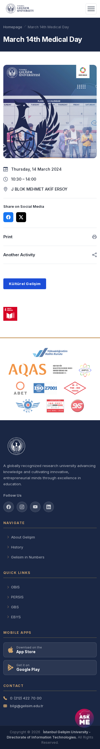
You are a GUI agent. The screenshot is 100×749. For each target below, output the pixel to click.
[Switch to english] (77, 9)
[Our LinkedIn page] (48, 507)
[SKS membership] (77, 405)
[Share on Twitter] (21, 217)
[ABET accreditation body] (20, 388)
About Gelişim (23, 537)
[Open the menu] (91, 8)
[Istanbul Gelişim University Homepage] (50, 446)
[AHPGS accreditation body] (85, 370)
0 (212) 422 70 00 (26, 698)
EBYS (16, 617)
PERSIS (17, 597)
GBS (15, 607)
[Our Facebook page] (8, 507)
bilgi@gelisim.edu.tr (26, 706)
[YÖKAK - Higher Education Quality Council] (50, 352)
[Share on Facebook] (8, 217)
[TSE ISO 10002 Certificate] (75, 388)
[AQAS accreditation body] (40, 370)
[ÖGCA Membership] (28, 405)
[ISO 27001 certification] (45, 388)
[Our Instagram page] (22, 507)
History (17, 547)
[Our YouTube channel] (35, 507)
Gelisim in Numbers (27, 557)
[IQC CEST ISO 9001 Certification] (55, 405)
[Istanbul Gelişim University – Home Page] (20, 9)
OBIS (15, 587)
